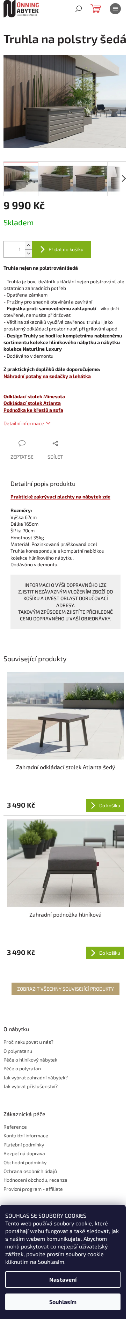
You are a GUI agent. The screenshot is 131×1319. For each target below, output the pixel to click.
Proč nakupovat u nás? (28, 1042)
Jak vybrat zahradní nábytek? (35, 1077)
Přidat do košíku (66, 249)
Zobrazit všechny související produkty (65, 989)
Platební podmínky (23, 1144)
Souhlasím (63, 1301)
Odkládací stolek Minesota (34, 396)
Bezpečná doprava (24, 1153)
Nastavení (63, 1279)
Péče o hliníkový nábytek (30, 1060)
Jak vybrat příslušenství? (30, 1086)
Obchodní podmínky (24, 1162)
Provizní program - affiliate (33, 1189)
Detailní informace (23, 423)
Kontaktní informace (25, 1135)
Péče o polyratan (22, 1068)
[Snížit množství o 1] (28, 253)
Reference (15, 1127)
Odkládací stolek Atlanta (32, 403)
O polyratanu (17, 1051)
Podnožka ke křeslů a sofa (33, 410)
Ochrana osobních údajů (30, 1171)
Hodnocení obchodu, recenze (35, 1180)
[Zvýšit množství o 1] (28, 245)
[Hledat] (79, 9)
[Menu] (115, 9)
